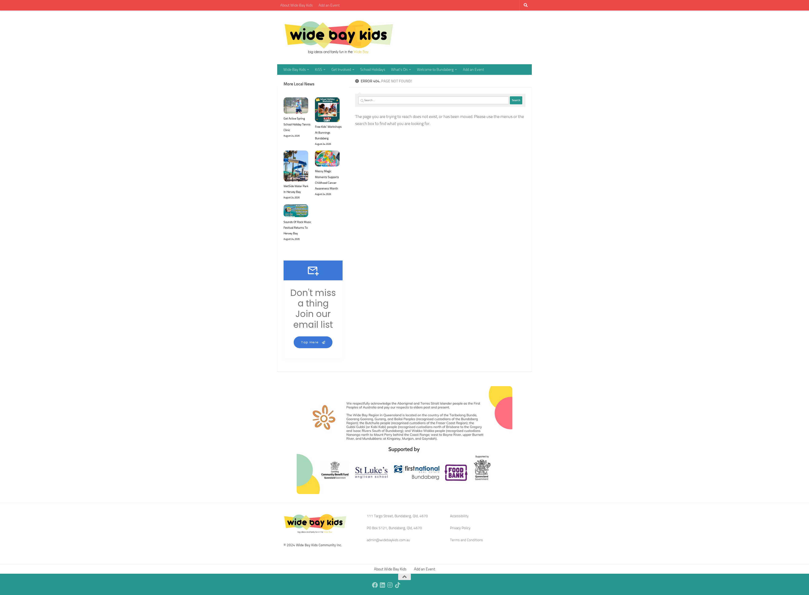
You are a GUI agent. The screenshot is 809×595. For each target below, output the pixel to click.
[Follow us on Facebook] (375, 585)
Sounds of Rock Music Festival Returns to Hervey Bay (297, 227)
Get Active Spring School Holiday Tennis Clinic (297, 124)
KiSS (318, 69)
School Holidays (372, 69)
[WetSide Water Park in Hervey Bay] (296, 166)
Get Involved (341, 69)
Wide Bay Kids (294, 69)
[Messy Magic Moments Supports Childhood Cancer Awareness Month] (327, 159)
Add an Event (329, 5)
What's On (399, 69)
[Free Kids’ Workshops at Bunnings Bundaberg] (327, 110)
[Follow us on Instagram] (390, 585)
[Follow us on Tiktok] (398, 585)
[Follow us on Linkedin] (383, 585)
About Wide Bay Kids (296, 5)
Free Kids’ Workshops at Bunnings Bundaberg (328, 132)
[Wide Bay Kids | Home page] (339, 37)
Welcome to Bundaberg (435, 69)
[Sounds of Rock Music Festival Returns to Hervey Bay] (296, 211)
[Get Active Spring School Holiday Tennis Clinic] (296, 106)
